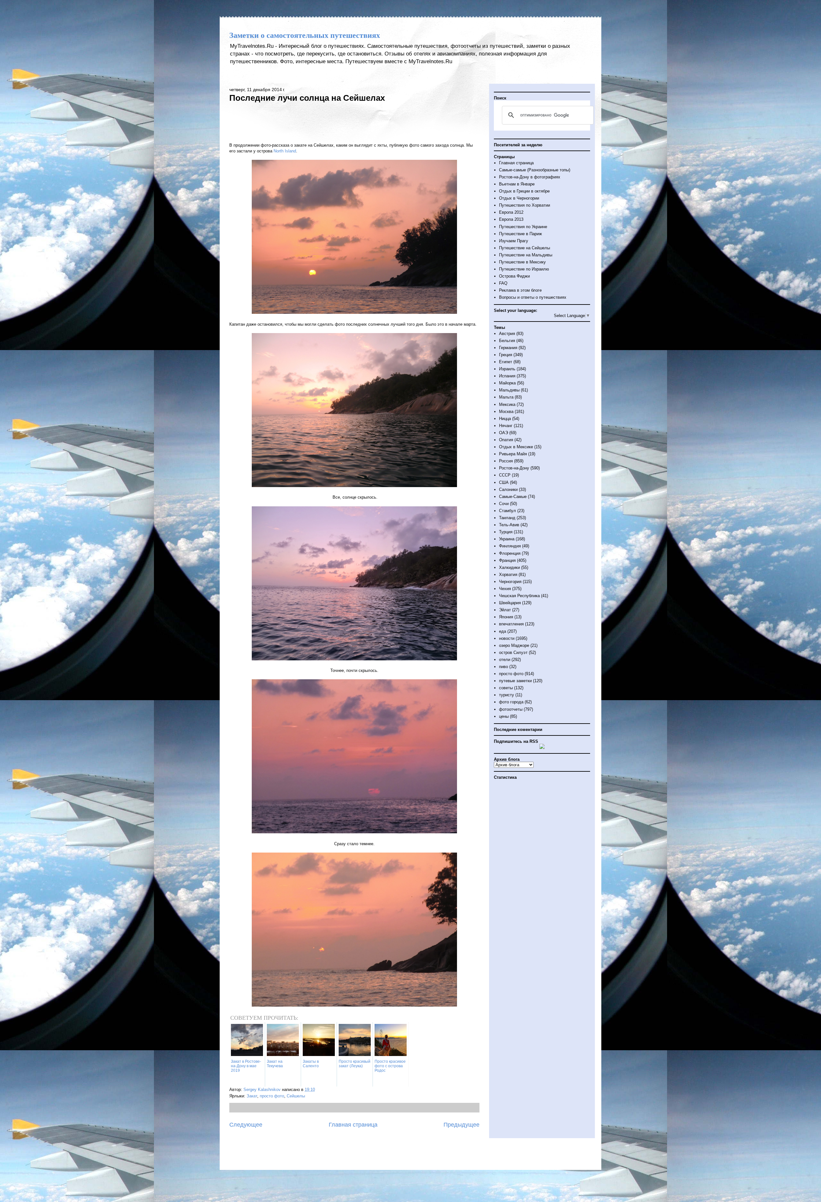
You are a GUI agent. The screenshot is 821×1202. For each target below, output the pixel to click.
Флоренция (510, 553)
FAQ (503, 283)
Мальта (506, 397)
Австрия (507, 333)
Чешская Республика (519, 595)
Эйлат (505, 609)
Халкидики (509, 567)
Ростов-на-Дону (514, 468)
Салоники (508, 489)
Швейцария (510, 602)
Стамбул (507, 510)
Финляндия (510, 546)
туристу (506, 694)
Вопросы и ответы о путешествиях (532, 297)
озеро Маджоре (514, 645)
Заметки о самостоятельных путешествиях (304, 35)
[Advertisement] (354, 121)
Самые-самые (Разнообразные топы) (534, 169)
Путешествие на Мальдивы (525, 255)
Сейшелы (296, 1096)
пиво (503, 666)
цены (504, 716)
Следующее (245, 1124)
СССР (505, 475)
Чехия (505, 588)
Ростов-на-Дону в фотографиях (529, 177)
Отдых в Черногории (519, 198)
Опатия (506, 439)
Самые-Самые (513, 496)
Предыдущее (461, 1124)
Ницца (505, 418)
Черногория (510, 581)
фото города (511, 702)
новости (506, 638)
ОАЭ (503, 432)
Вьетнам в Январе (517, 184)
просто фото (272, 1096)
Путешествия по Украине (523, 226)
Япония (506, 616)
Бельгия (507, 340)
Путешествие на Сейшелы (524, 247)
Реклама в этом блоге (520, 290)
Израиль (507, 368)
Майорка (507, 383)
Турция (505, 531)
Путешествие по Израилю (524, 269)
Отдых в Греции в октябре (524, 191)
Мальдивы (509, 390)
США (504, 482)
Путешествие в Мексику (522, 262)
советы (506, 687)
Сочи (504, 503)
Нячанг (505, 425)
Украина (506, 539)
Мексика (507, 404)
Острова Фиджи (514, 276)
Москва (506, 411)
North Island (285, 151)
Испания (507, 375)
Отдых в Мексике (516, 446)
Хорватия (508, 574)
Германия (508, 347)
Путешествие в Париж (520, 233)
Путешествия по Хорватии (524, 205)
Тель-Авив (509, 524)
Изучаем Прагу (513, 240)
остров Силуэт (513, 652)
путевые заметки (515, 680)
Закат (252, 1096)
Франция (507, 560)
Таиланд (507, 517)
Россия (506, 461)
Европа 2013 (511, 219)
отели (504, 659)
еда (502, 631)
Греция (505, 354)
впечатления (511, 624)
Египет (505, 361)
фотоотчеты (510, 709)
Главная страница (353, 1124)
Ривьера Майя (513, 453)
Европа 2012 (511, 212)
